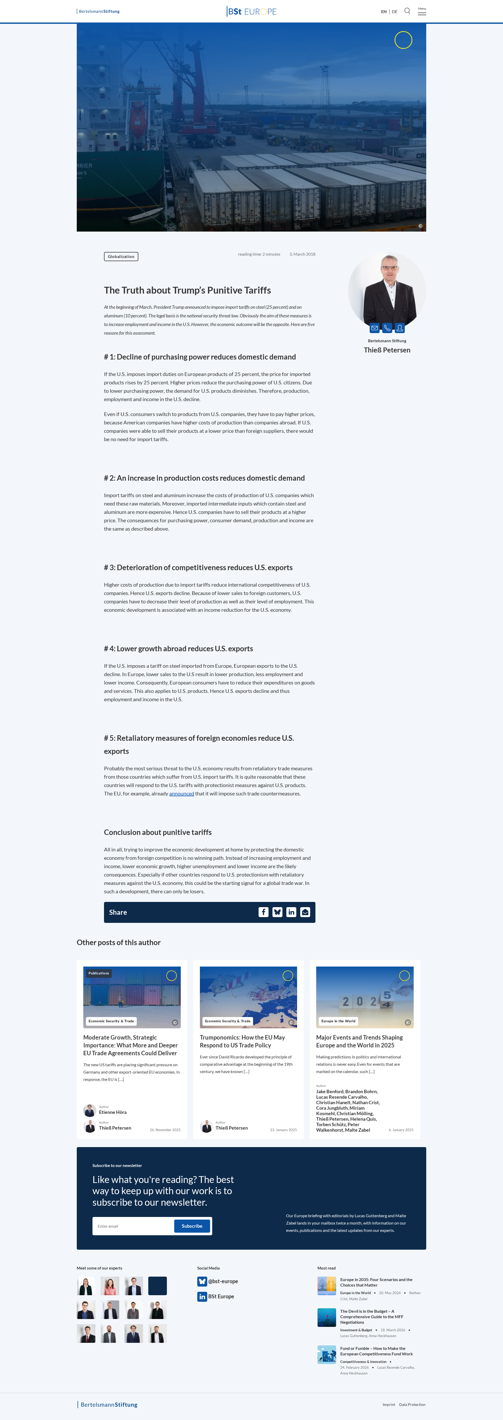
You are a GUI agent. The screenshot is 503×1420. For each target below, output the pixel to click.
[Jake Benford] (157, 1333)
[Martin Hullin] (133, 1309)
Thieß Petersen (387, 350)
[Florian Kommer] (133, 1286)
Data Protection (412, 1404)
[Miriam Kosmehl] (110, 1286)
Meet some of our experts (99, 1268)
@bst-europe (202, 1282)
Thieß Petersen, (333, 1119)
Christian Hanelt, (334, 1102)
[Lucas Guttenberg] (110, 1333)
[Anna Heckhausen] (157, 1309)
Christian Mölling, (355, 1113)
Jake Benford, (330, 1091)
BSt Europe (202, 1297)
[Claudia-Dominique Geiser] (86, 1286)
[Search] (407, 10)
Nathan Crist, (366, 1102)
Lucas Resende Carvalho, (342, 1097)
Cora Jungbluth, (332, 1108)
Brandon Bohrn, (361, 1091)
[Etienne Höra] (133, 1333)
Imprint (389, 1404)
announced (181, 793)
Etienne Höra (113, 1112)
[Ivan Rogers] (157, 1286)
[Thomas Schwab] (86, 1309)
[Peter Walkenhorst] (86, 1333)
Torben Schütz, (332, 1124)
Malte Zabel (357, 1130)
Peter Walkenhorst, (337, 1127)
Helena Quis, (363, 1119)
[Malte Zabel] (110, 1309)
